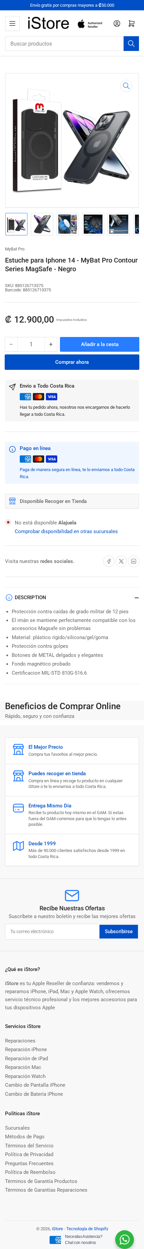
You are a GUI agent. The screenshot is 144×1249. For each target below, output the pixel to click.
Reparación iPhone (26, 1049)
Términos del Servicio (29, 1146)
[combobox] (72, 43)
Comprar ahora (72, 362)
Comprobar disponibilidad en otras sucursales (66, 531)
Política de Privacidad (29, 1154)
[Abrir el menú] (12, 23)
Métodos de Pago (25, 1137)
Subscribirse (119, 931)
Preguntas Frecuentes (29, 1163)
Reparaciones (20, 1041)
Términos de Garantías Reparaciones (46, 1190)
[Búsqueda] (131, 44)
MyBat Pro (14, 248)
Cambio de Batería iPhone (34, 1094)
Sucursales (17, 1128)
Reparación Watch (25, 1076)
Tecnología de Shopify (87, 1228)
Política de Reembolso (30, 1172)
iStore (57, 1228)
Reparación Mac (23, 1067)
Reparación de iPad (26, 1059)
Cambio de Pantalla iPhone (35, 1085)
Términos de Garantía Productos (41, 1181)
